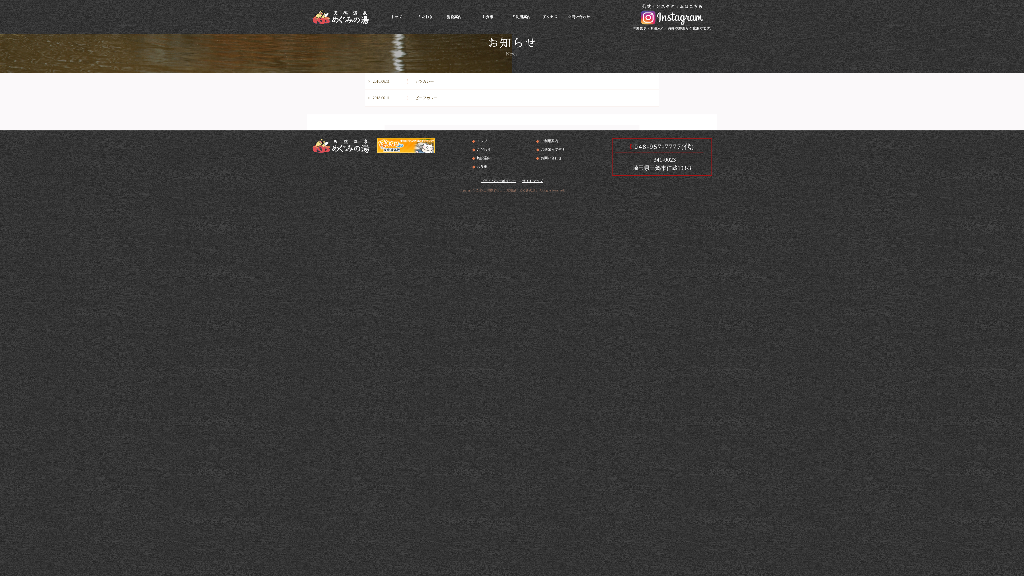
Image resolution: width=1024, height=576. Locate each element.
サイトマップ (532, 181)
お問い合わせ (551, 158)
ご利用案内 (549, 141)
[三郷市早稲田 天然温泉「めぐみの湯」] (340, 16)
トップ (482, 141)
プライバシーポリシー (498, 181)
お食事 (482, 166)
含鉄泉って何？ (553, 149)
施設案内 (484, 158)
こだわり (484, 149)
